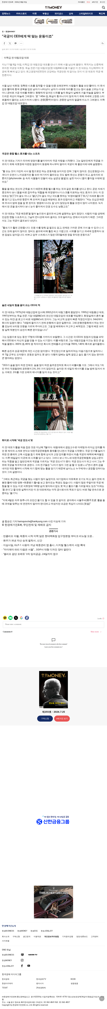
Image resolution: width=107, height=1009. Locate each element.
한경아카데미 (7, 983)
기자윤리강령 (67, 936)
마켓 (34, 13)
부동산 (46, 13)
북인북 (102, 13)
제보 (88, 2)
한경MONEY (10, 32)
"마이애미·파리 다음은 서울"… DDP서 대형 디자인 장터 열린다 (37, 549)
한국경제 (5, 979)
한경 (8, 931)
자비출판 (81, 2)
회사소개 (5, 936)
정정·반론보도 (82, 936)
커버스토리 (21, 13)
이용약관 (37, 936)
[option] (53, 21)
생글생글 (74, 983)
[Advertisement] (53, 768)
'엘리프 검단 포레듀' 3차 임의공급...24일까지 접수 (30, 554)
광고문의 (26, 936)
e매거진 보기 (62, 718)
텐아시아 (40, 983)
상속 (71, 13)
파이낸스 (59, 13)
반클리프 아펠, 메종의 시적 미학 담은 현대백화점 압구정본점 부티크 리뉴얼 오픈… (48, 536)
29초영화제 (41, 988)
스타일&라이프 (86, 13)
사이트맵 (5, 941)
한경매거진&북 (7, 2)
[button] (102, 2)
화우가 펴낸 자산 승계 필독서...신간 (22, 540)
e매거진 (95, 2)
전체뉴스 (6, 13)
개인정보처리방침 (51, 936)
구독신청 (45, 718)
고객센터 (94, 936)
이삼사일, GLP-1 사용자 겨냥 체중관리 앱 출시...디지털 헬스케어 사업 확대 (44, 545)
